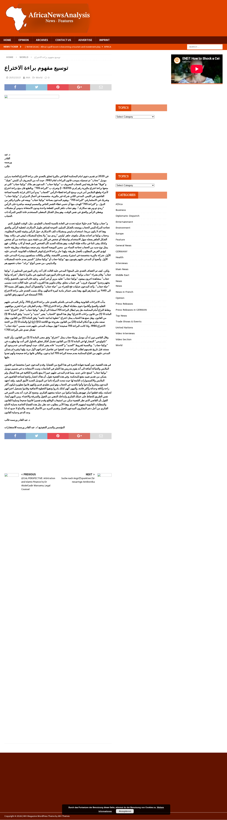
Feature (120, 239)
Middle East (122, 275)
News (119, 281)
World (39, 77)
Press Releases (124, 304)
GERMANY (121, 251)
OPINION (23, 40)
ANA (28, 77)
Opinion (120, 298)
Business (121, 210)
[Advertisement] (69, 460)
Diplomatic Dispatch (127, 216)
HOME (7, 40)
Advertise (85, 40)
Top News (121, 316)
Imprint (104, 40)
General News (123, 245)
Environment (123, 228)
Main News (122, 269)
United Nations (124, 327)
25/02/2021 (15, 77)
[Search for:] (205, 47)
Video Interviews (125, 333)
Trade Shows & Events (129, 321)
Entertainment (124, 222)
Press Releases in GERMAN (131, 310)
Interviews (122, 263)
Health (119, 257)
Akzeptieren (125, 811)
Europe (120, 233)
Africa (119, 204)
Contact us (63, 40)
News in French (124, 292)
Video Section (123, 339)
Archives (42, 40)
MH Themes (64, 816)
